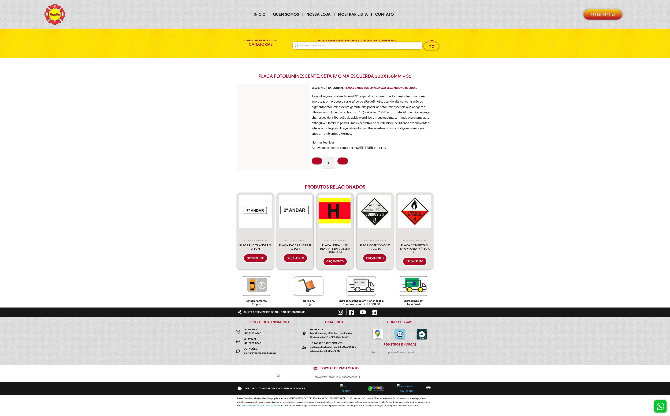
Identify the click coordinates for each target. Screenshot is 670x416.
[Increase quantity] (342, 161)
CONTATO (384, 14)
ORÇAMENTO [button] (255, 258)
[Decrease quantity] (317, 161)
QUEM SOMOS (286, 14)
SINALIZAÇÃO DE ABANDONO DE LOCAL (393, 88)
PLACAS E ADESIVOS (357, 88)
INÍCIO (260, 14)
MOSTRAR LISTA (353, 14)
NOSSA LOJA (318, 14)
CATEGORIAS (261, 44)
